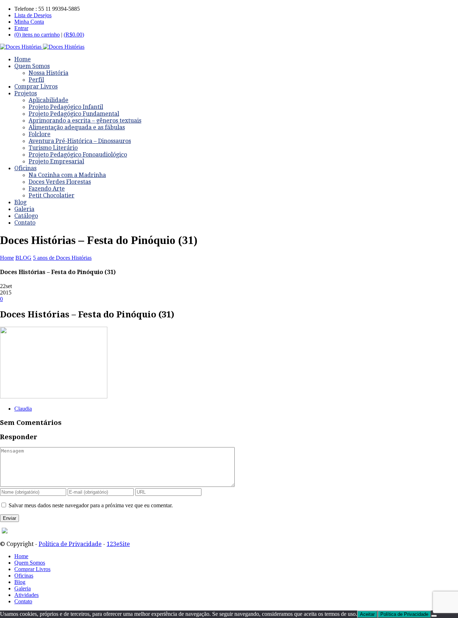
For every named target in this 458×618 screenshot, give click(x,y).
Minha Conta (29, 22)
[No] (434, 616)
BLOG (23, 258)
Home (22, 59)
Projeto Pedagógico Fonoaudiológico (78, 154)
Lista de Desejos (33, 15)
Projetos (25, 93)
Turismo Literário (53, 147)
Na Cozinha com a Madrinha (67, 175)
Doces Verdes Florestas (60, 181)
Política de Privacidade (70, 544)
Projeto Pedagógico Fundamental (74, 113)
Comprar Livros (36, 86)
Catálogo (26, 215)
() (74, 35)
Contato (24, 222)
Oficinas (25, 168)
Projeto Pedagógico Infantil (66, 107)
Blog (20, 202)
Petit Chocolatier (51, 195)
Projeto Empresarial (56, 161)
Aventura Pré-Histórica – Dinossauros (80, 141)
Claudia (23, 409)
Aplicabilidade (48, 100)
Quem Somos (32, 66)
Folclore (39, 134)
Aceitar (367, 614)
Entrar (21, 28)
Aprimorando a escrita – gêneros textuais (85, 120)
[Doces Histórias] (42, 47)
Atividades (26, 595)
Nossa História (48, 73)
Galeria (24, 209)
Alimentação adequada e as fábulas (77, 127)
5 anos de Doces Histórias (62, 258)
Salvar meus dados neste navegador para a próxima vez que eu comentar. (91, 505)
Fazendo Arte (47, 188)
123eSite (118, 544)
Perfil (36, 79)
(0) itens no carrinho (37, 35)
